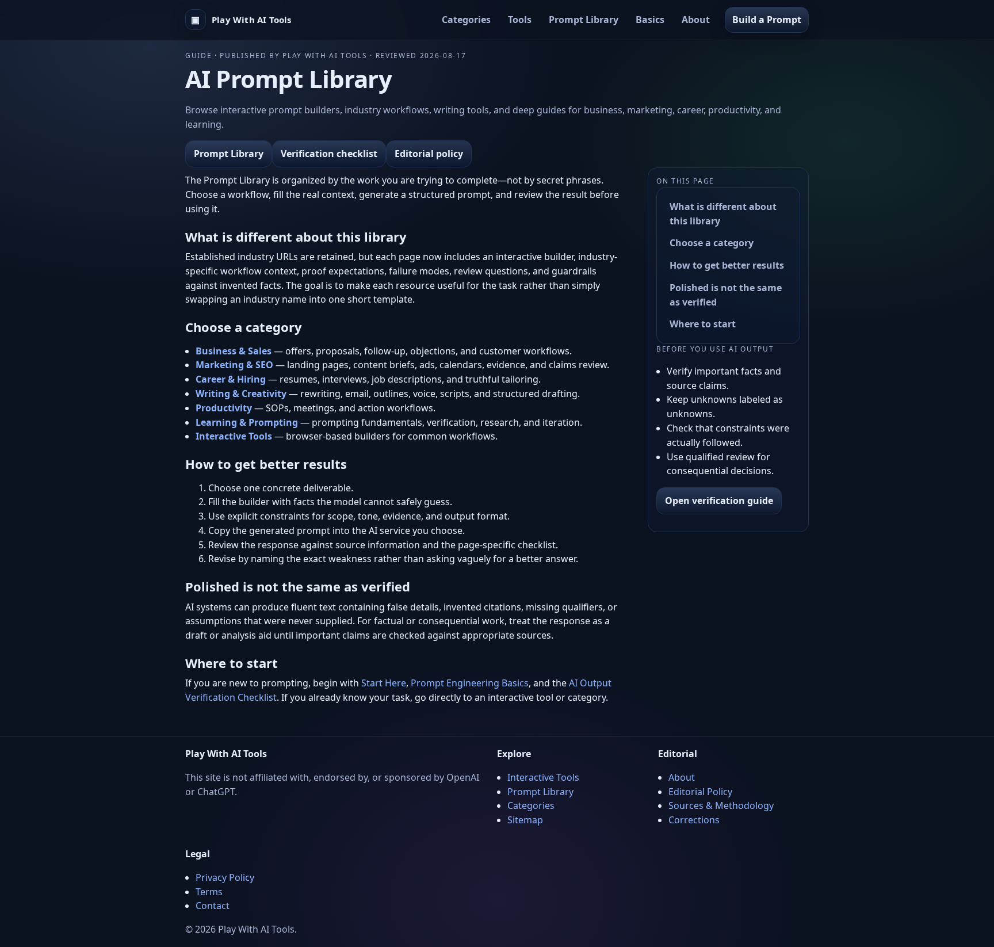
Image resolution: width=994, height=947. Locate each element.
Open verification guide (719, 500)
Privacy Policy (225, 877)
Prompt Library (583, 19)
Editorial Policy (700, 791)
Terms (209, 891)
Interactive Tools (543, 777)
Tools (520, 19)
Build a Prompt (766, 19)
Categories (466, 19)
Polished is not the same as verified (726, 294)
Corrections (694, 820)
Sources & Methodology (721, 805)
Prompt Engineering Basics (470, 683)
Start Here (383, 683)
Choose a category (712, 242)
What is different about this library (723, 213)
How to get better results (727, 265)
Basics (650, 19)
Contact (213, 905)
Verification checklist (329, 153)
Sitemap (525, 820)
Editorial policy (429, 153)
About (696, 19)
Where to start (703, 324)
